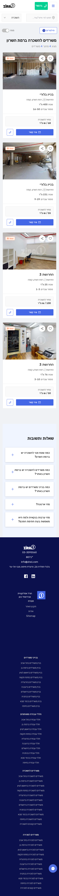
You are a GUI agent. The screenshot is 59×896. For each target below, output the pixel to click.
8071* (29, 557)
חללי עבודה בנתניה (30, 753)
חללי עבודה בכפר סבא (31, 757)
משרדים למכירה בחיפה (30, 883)
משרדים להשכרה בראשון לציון (30, 785)
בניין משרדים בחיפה (31, 706)
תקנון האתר (31, 606)
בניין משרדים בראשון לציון (31, 672)
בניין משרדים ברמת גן (30, 667)
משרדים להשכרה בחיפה (31, 819)
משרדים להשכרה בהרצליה (31, 795)
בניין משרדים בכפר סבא (30, 701)
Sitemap (30, 616)
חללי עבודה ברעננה (31, 743)
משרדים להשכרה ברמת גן (31, 781)
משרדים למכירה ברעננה (31, 864)
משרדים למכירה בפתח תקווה (31, 854)
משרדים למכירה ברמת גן (31, 845)
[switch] (5, 30)
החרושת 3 (46, 274)
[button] (29, 455)
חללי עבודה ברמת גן (31, 724)
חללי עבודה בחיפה (31, 762)
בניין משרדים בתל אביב (31, 663)
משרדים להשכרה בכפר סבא (31, 814)
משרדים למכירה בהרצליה (30, 859)
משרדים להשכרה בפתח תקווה (30, 790)
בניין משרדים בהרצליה (31, 682)
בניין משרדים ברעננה (30, 687)
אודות (30, 611)
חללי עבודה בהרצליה (31, 738)
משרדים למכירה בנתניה (31, 873)
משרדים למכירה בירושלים (30, 868)
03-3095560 (29, 552)
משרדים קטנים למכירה (30, 888)
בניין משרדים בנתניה (31, 696)
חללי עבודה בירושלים (31, 748)
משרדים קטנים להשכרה (31, 824)
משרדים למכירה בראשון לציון (31, 849)
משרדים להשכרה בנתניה (31, 809)
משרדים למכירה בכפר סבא (31, 878)
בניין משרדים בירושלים (31, 691)
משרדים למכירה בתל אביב (31, 840)
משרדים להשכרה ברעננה (30, 800)
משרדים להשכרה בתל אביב (31, 776)
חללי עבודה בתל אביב (30, 719)
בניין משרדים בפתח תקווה (30, 677)
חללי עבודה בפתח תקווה (31, 734)
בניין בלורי (47, 94)
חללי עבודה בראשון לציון (30, 729)
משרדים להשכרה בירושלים (31, 804)
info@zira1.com (29, 562)
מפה (12, 30)
